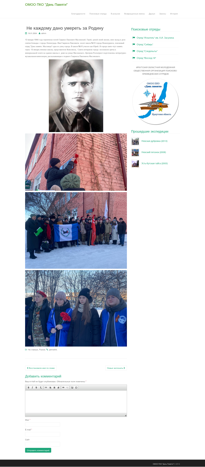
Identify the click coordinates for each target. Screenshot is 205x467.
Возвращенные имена (134, 13)
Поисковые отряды (98, 13)
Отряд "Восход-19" (146, 58)
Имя (27, 419)
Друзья (152, 13)
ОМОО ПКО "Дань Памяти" (46, 4)
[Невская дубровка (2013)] (135, 141)
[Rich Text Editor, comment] (76, 402)
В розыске (115, 13)
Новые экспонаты (115, 368)
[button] (28, 387)
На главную (33, 349)
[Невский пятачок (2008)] (135, 152)
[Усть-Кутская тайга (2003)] (135, 163)
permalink (53, 349)
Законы (162, 13)
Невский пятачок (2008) (154, 152)
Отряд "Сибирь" (145, 44)
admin (43, 33)
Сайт (27, 439)
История (174, 13)
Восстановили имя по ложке (41, 368)
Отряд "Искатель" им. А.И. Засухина (155, 37)
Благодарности (78, 13)
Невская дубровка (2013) (154, 141)
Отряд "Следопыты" (147, 51)
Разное (42, 349)
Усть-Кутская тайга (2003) (155, 163)
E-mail (28, 429)
